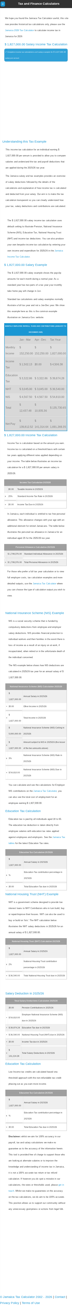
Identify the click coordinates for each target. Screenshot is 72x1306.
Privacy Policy (9, 1303)
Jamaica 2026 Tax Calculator (19, 30)
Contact (60, 1297)
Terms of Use (31, 1303)
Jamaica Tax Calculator (44, 583)
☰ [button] (3, 4)
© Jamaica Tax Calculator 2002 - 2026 (26, 1297)
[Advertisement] (36, 102)
